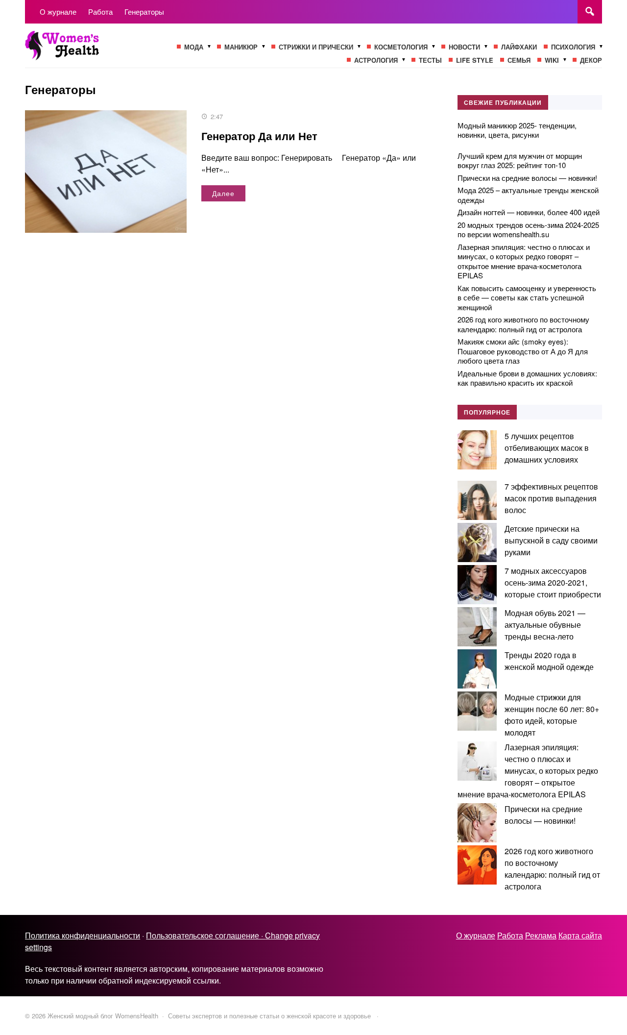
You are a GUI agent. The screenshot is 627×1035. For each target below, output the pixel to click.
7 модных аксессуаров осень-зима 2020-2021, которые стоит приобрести (553, 582)
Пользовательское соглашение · (205, 935)
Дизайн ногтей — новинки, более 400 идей (529, 212)
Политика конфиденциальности (82, 935)
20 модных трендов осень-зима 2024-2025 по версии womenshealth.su (528, 230)
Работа (510, 935)
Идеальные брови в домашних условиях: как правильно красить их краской (527, 378)
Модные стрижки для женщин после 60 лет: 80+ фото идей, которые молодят (552, 714)
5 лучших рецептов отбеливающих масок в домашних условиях (547, 447)
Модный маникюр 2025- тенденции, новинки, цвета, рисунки (517, 130)
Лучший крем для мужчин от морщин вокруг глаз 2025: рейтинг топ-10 (520, 160)
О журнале (475, 935)
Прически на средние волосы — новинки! (527, 177)
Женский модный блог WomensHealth (98, 50)
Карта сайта (580, 935)
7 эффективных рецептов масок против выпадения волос (551, 498)
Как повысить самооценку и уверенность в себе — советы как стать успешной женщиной (527, 297)
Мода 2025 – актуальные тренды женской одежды (528, 195)
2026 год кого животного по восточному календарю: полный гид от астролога (523, 324)
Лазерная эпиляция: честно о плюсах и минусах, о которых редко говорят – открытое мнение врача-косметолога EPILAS (524, 261)
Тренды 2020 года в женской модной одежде (549, 660)
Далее (223, 193)
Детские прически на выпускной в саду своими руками (551, 540)
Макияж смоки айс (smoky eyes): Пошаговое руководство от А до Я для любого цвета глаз (523, 351)
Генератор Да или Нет (259, 136)
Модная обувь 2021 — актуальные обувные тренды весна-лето (545, 624)
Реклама (540, 935)
